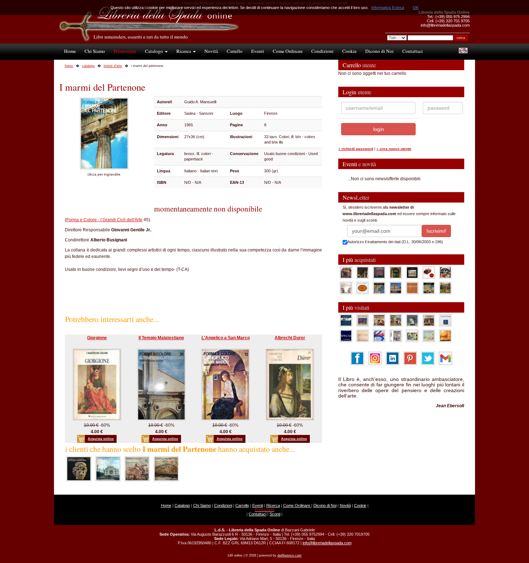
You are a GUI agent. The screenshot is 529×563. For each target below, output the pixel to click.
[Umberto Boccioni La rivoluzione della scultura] (445, 272)
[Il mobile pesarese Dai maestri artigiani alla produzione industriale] (362, 287)
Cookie (349, 51)
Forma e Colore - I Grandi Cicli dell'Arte (104, 219)
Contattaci (412, 51)
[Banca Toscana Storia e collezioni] (395, 272)
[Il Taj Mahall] (108, 468)
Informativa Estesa (387, 7)
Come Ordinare (288, 51)
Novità (211, 51)
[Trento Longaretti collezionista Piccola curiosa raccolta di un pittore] (412, 320)
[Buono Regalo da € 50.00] (429, 272)
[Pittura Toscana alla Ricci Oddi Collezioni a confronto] (445, 287)
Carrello (235, 51)
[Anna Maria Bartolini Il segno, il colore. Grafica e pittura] (346, 320)
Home (70, 51)
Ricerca (184, 51)
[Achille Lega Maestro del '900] (412, 272)
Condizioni (322, 51)
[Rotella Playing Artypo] (379, 335)
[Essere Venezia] (379, 272)
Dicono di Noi (379, 51)
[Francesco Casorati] (445, 320)
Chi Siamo (95, 51)
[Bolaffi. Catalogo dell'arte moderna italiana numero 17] (429, 320)
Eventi (257, 51)
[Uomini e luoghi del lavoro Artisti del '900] (362, 320)
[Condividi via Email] (445, 357)
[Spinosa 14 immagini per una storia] (346, 335)
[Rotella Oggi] (395, 335)
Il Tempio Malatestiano (161, 337)
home (69, 66)
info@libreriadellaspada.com (327, 543)
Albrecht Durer (290, 337)
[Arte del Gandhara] (79, 468)
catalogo (88, 66)
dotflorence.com (289, 555)
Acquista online (101, 439)
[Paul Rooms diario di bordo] (429, 335)
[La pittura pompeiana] (137, 468)
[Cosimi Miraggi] (445, 335)
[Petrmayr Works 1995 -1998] (362, 335)
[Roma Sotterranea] (166, 468)
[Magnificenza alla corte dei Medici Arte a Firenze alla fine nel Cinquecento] (429, 287)
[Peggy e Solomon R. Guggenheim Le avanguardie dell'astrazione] (412, 335)
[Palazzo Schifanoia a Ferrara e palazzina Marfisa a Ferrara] (379, 320)
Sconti (275, 514)
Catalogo (154, 51)
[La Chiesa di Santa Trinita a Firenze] (346, 272)
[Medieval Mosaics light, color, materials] (379, 287)
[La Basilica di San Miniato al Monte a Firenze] (395, 287)
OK (416, 7)
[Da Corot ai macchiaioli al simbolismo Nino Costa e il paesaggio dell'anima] (395, 320)
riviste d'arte (113, 66)
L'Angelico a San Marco (226, 337)
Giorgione (97, 337)
